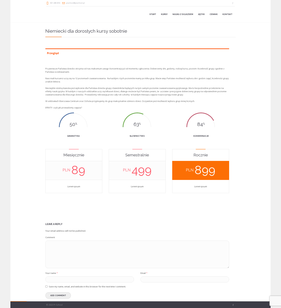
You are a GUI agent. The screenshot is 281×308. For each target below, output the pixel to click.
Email (143, 273)
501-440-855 (55, 3)
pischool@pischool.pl (75, 3)
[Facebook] (232, 3)
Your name (51, 273)
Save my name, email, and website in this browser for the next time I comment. (87, 286)
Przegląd (53, 53)
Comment (50, 237)
